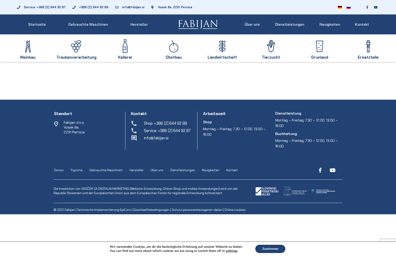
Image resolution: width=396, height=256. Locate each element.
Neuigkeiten (329, 24)
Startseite (37, 24)
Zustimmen (270, 249)
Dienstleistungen (289, 24)
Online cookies (235, 210)
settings (231, 251)
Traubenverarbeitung (76, 57)
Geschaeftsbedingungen (151, 210)
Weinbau (28, 57)
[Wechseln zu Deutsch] (340, 7)
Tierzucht (271, 57)
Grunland (319, 57)
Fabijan (70, 210)
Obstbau (174, 57)
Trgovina (76, 170)
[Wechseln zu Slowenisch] (348, 7)
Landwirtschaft (222, 57)
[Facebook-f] (320, 170)
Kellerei (125, 57)
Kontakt (362, 24)
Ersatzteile (368, 57)
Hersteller (139, 24)
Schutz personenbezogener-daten (197, 210)
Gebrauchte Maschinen (88, 24)
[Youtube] (332, 170)
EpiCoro (125, 210)
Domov (59, 170)
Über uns (252, 24)
